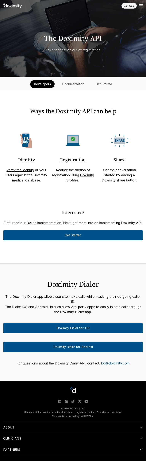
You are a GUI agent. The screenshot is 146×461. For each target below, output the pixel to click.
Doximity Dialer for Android (73, 347)
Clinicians (12, 438)
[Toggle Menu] (141, 5)
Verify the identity (20, 170)
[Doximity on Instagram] (66, 401)
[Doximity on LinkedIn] (60, 401)
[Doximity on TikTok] (73, 401)
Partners (11, 449)
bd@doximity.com (115, 363)
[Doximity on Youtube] (86, 401)
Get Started (104, 84)
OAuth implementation (43, 223)
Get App (129, 5)
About (8, 427)
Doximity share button (119, 180)
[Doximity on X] (80, 401)
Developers (42, 84)
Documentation (73, 84)
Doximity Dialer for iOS (73, 328)
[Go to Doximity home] (12, 5)
